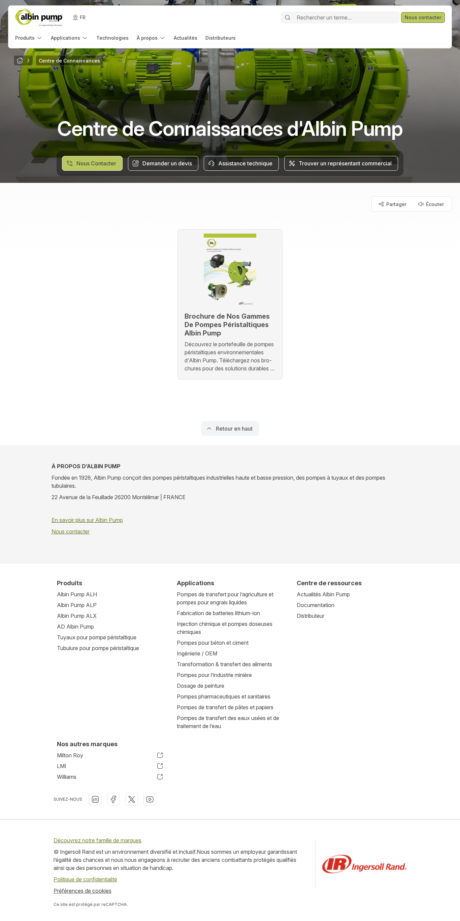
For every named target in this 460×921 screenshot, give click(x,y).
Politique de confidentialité (85, 879)
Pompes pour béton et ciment (213, 642)
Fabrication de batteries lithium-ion (218, 613)
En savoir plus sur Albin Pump (87, 520)
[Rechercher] (288, 17)
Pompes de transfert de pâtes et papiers (225, 707)
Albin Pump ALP (77, 605)
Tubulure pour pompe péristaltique (98, 648)
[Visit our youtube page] (149, 799)
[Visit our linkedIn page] (95, 799)
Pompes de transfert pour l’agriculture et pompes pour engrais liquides (225, 598)
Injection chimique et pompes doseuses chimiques (224, 627)
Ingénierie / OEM (197, 653)
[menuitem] (29, 37)
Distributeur (310, 615)
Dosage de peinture (200, 685)
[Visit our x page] (131, 799)
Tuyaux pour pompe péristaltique (96, 637)
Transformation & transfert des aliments (224, 664)
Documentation (315, 605)
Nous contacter (71, 531)
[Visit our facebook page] (113, 799)
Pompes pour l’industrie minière (214, 675)
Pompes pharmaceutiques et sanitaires (223, 696)
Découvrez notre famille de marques (97, 840)
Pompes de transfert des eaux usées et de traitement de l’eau (228, 722)
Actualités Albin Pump (323, 594)
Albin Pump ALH (77, 594)
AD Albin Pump (75, 626)
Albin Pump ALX (77, 615)
